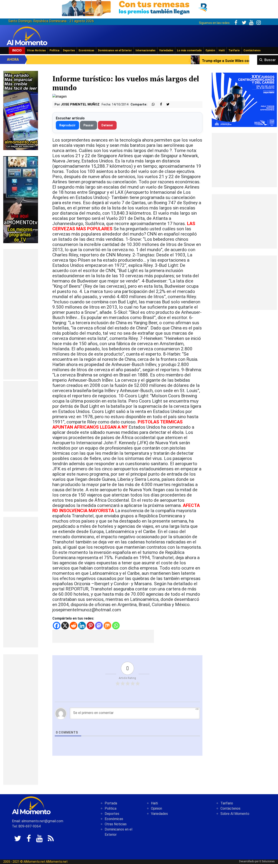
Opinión (210, 50)
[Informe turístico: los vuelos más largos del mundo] (59, 96)
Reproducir (67, 125)
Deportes (69, 50)
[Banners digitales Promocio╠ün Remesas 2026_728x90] (139, 7)
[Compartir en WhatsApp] (151, 104)
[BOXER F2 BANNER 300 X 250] (244, 99)
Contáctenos (252, 50)
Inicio (17, 50)
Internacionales (146, 50)
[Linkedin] (82, 625)
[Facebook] (56, 625)
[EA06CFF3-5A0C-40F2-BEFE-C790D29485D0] (20, 199)
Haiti (154, 803)
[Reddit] (73, 625)
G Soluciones (267, 861)
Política (54, 50)
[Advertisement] (20, 314)
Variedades (166, 50)
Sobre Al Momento (234, 814)
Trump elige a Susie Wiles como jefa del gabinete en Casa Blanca (204, 61)
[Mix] (107, 625)
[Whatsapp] (116, 625)
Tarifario (234, 50)
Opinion (156, 808)
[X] (65, 625)
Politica (110, 808)
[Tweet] (166, 104)
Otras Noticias (36, 50)
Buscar (270, 60)
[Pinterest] (90, 625)
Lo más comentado (189, 50)
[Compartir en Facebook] (159, 104)
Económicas (86, 50)
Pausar (88, 125)
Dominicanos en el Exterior (115, 50)
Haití (222, 50)
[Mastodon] (99, 625)
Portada (111, 803)
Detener (107, 125)
